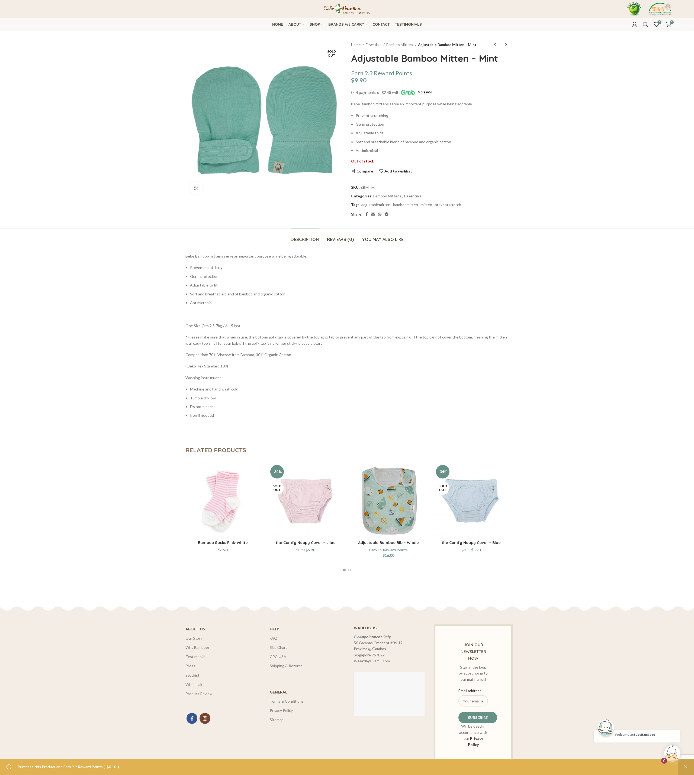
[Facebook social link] (367, 214)
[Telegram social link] (386, 214)
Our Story (193, 638)
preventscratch (448, 204)
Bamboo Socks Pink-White (223, 542)
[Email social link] (373, 214)
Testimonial (195, 656)
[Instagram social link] (205, 718)
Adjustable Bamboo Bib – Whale (388, 542)
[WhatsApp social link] (380, 214)
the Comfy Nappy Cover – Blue (471, 542)
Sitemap (277, 719)
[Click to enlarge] (196, 188)
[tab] (305, 237)
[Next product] (506, 45)
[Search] (645, 24)
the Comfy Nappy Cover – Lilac (305, 542)
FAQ (273, 638)
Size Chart (278, 647)
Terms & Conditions (287, 701)
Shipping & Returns (286, 665)
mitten (426, 204)
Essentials (374, 45)
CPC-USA (278, 656)
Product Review (199, 693)
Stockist (192, 675)
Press (190, 665)
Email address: (470, 690)
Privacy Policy (281, 710)
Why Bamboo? (197, 647)
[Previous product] (495, 45)
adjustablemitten (375, 204)
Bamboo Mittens (400, 45)
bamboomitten (405, 204)
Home (356, 45)
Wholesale (194, 684)
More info (425, 92)
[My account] (634, 24)
